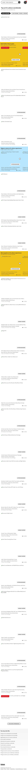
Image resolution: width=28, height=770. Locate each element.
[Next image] (20, 54)
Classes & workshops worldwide (7, 743)
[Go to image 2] (10, 165)
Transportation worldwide (6, 748)
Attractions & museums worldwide (8, 741)
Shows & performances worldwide (8, 747)
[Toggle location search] (19, 2)
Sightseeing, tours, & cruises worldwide (9, 737)
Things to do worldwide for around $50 (9, 733)
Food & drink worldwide (6, 745)
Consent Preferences (19, 768)
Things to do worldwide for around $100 (9, 735)
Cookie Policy (12, 768)
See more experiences (13, 723)
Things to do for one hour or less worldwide (10, 750)
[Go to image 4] (11, 165)
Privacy (8, 768)
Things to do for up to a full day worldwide (9, 754)
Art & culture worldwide (6, 739)
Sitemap (2, 768)
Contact (25, 768)
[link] (11, 38)
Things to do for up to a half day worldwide (10, 752)
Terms (5, 768)
